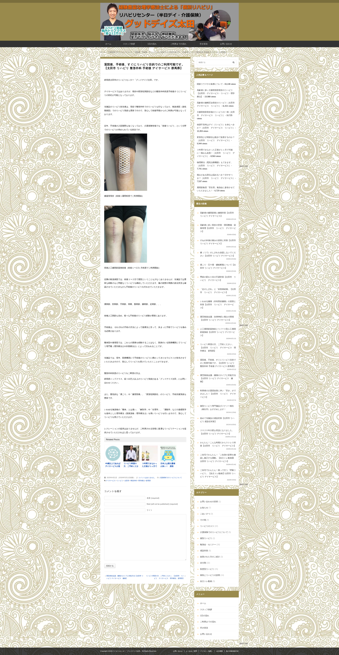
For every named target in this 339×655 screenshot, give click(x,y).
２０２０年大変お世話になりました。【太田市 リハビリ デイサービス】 (217, 432)
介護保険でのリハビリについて (171, 478)
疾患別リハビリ (207, 569)
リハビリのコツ (207, 526)
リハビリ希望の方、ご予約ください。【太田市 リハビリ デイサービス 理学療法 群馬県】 (218, 347)
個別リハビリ (206, 538)
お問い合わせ (226, 44)
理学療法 (141, 481)
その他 (203, 520)
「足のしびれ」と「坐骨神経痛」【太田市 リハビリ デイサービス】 (218, 290)
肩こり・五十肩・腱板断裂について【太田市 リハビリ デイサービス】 (218, 266)
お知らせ (204, 507)
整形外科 (134, 481)
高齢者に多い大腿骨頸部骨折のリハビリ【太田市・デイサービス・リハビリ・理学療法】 (216, 93)
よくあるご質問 (191, 651)
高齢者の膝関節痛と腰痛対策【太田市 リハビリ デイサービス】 (217, 214)
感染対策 (204, 550)
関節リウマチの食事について (210, 84)
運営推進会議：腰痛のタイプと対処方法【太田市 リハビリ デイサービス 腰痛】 (218, 378)
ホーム (108, 44)
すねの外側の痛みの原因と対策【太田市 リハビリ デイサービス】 (218, 242)
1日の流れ (152, 44)
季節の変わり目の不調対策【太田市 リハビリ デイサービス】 (218, 278)
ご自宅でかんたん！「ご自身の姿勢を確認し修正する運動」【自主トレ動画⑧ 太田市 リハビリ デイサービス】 (218, 458)
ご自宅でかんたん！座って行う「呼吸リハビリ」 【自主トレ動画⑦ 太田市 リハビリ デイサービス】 (218, 473)
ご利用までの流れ (178, 44)
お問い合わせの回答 (209, 501)
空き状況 (204, 44)
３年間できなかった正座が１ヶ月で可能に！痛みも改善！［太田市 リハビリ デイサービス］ (216, 153)
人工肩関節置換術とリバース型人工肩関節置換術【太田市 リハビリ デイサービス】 (218, 332)
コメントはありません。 (147, 478)
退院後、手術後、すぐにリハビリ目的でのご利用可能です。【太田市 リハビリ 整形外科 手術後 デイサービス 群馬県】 (218, 363)
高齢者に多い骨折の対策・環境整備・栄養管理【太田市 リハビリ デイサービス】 (218, 228)
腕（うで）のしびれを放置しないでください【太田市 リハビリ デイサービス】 (218, 254)
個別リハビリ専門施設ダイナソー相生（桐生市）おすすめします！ (217, 407)
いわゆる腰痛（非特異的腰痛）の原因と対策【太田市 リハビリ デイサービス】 (218, 304)
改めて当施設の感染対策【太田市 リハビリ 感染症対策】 (217, 419)
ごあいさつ (205, 514)
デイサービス (110, 481)
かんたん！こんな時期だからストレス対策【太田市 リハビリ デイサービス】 (218, 444)
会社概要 (219, 651)
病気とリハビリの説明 (210, 575)
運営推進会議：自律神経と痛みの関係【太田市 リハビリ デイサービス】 (217, 318)
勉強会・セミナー (208, 544)
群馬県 (148, 481)
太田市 (126, 481)
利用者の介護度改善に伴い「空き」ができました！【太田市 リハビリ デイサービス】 (218, 393)
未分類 (203, 563)
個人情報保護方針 (232, 651)
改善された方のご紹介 (210, 557)
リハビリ (120, 481)
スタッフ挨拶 (129, 44)
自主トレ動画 (206, 581)
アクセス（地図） (206, 651)
